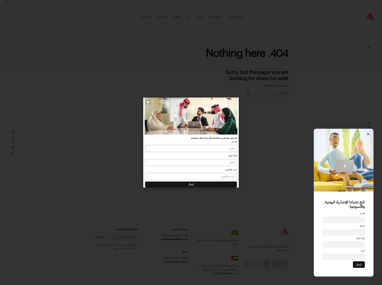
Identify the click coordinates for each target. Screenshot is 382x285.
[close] (368, 134)
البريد (363, 251)
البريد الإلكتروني (231, 170)
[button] (148, 102)
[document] (191, 142)
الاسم (362, 213)
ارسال (359, 264)
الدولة (362, 226)
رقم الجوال (360, 238)
